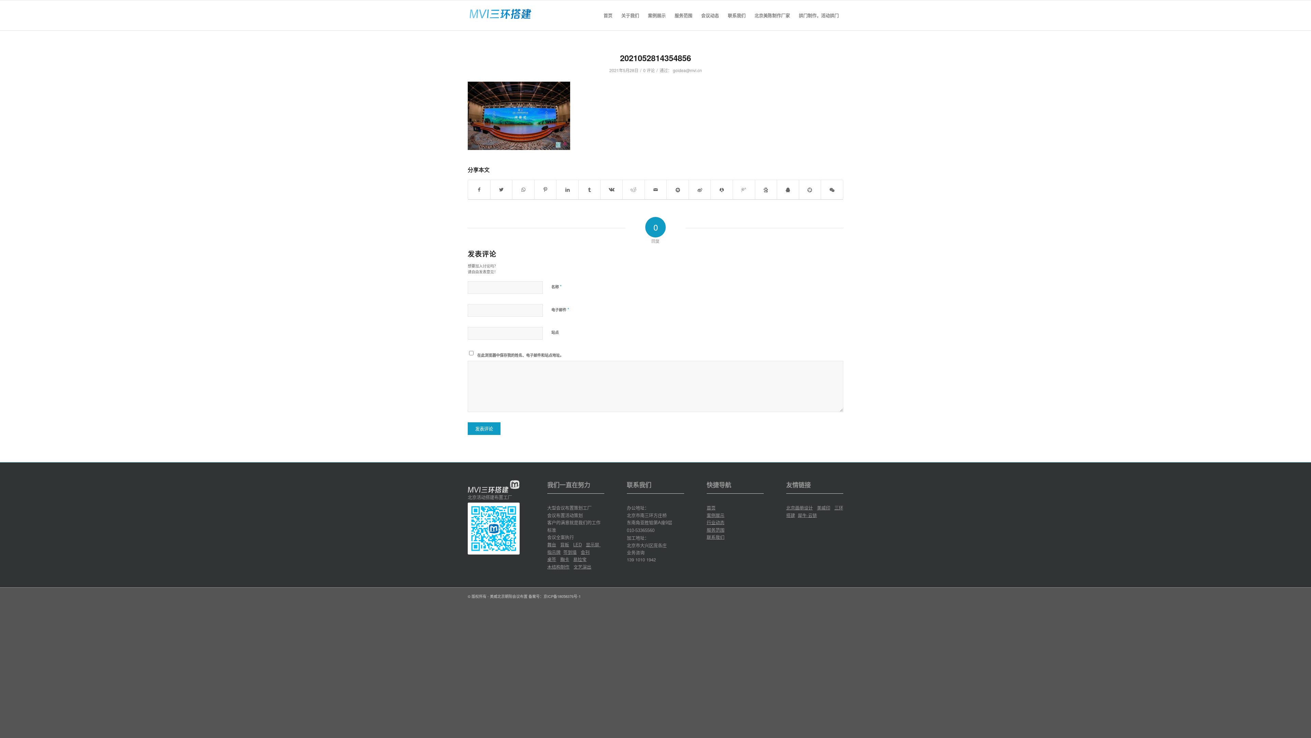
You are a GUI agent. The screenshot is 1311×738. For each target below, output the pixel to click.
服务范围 (715, 530)
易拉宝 (580, 559)
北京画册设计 (799, 507)
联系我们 (715, 537)
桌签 (551, 559)
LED (577, 544)
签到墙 (570, 552)
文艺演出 (582, 566)
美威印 (823, 507)
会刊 (585, 552)
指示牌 (554, 552)
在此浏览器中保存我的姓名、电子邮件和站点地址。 (520, 355)
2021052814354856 (655, 58)
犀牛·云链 (807, 515)
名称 (556, 286)
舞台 (551, 544)
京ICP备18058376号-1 (562, 596)
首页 (711, 507)
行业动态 (715, 522)
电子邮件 (560, 309)
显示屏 (593, 544)
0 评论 (649, 70)
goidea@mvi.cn (687, 70)
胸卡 (564, 559)
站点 (555, 332)
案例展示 (715, 515)
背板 (564, 544)
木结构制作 (558, 566)
